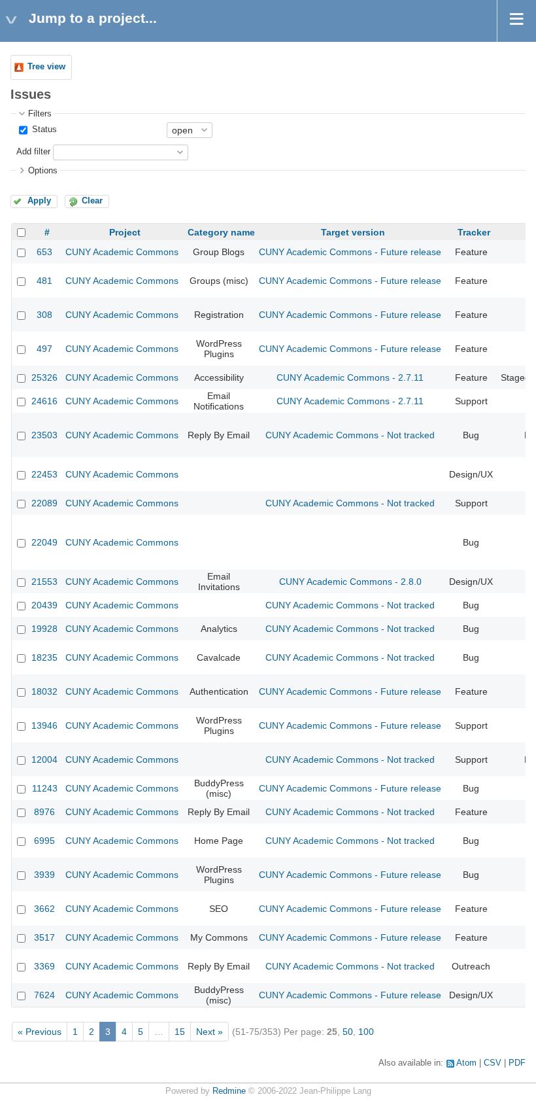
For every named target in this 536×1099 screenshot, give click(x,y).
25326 (44, 377)
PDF (517, 1063)
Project (125, 232)
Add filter (33, 151)
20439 (44, 605)
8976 (44, 812)
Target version (353, 232)
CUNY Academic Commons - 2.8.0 (350, 581)
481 (44, 280)
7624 (44, 995)
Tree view (46, 66)
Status (43, 129)
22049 (44, 542)
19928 (44, 628)
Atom (466, 1063)
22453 (44, 474)
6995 (44, 840)
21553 (44, 581)
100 (366, 1031)
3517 (44, 937)
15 (180, 1031)
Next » (209, 1031)
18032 (44, 691)
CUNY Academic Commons (121, 252)
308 (44, 314)
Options (43, 170)
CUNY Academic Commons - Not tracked (350, 435)
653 (44, 252)
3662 (44, 908)
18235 (44, 657)
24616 (44, 401)
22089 (44, 503)
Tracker (474, 232)
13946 (44, 725)
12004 (44, 759)
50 (348, 1031)
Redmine (229, 1091)
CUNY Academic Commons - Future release (350, 252)
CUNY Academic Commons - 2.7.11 (350, 377)
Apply (39, 200)
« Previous (39, 1031)
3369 (44, 966)
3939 (44, 874)
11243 (45, 788)
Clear (92, 200)
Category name (221, 232)
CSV (492, 1063)
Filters (40, 113)
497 (44, 348)
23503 (44, 435)
